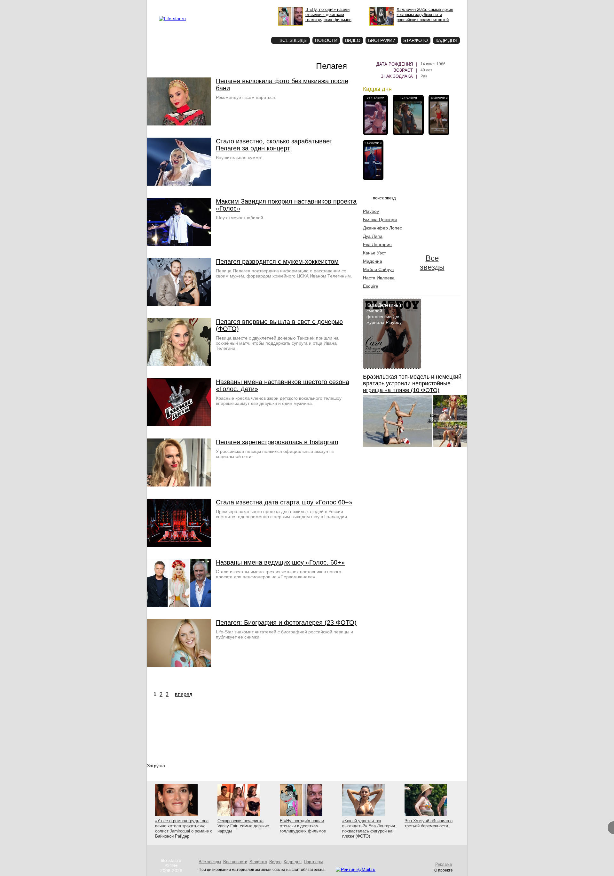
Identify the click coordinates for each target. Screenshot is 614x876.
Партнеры (313, 861)
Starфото (247, 29)
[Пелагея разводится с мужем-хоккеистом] (179, 304)
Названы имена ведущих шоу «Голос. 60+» (280, 562)
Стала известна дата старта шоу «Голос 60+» (284, 502)
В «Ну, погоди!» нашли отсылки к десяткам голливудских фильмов (303, 825)
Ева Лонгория (377, 244)
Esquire (370, 286)
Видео (352, 40)
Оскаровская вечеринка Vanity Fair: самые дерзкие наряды (243, 825)
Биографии (382, 40)
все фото (433, 418)
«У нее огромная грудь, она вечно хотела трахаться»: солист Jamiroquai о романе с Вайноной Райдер (183, 828)
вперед (183, 694)
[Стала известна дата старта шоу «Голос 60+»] (179, 545)
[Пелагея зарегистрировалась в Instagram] (179, 484)
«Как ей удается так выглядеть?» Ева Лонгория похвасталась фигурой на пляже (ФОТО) (368, 828)
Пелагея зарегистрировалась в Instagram (277, 442)
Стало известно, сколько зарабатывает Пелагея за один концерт (274, 145)
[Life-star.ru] (172, 18)
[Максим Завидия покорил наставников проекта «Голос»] (179, 244)
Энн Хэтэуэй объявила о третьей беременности (429, 823)
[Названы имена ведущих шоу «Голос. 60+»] (179, 605)
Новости (326, 40)
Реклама (217, 5)
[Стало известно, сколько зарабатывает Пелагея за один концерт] (179, 184)
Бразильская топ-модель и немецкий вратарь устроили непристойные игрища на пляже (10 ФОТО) (412, 383)
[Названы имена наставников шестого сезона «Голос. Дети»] (179, 424)
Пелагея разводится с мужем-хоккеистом (277, 261)
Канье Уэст (374, 252)
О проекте (199, 5)
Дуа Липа (372, 236)
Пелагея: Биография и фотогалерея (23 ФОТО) (286, 622)
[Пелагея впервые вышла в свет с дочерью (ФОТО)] (179, 364)
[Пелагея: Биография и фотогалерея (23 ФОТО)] (179, 665)
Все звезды (432, 262)
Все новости (235, 861)
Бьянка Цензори (380, 219)
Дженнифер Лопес (382, 227)
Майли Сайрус (378, 269)
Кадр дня (446, 40)
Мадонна (372, 261)
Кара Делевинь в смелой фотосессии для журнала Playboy (384, 313)
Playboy (371, 211)
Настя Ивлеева (379, 277)
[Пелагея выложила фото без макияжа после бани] (179, 123)
